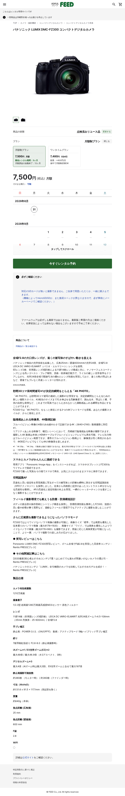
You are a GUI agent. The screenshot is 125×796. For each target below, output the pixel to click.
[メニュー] (4, 4)
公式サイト (28, 757)
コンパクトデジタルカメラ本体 (79, 23)
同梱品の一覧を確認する (26, 346)
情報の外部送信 (20, 782)
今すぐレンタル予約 (62, 263)
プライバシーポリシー (23, 778)
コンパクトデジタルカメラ (51, 23)
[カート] (120, 4)
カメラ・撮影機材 (28, 23)
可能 (29, 184)
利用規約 (17, 774)
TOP (15, 23)
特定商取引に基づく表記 (24, 769)
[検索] (114, 4)
